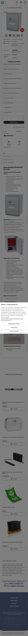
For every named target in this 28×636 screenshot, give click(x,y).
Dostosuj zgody (14, 327)
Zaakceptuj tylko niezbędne (14, 323)
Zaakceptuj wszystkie (14, 331)
